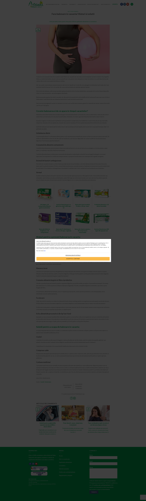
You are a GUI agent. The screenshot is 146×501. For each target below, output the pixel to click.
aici (45, 250)
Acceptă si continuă (73, 258)
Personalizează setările (73, 255)
